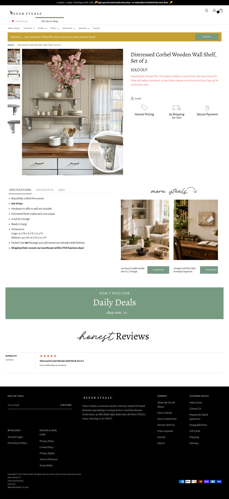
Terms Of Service (48, 459)
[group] (114, 363)
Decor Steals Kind (166, 419)
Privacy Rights (47, 453)
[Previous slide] (125, 231)
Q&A (61, 189)
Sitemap (193, 443)
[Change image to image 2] (14, 74)
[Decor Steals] (26, 13)
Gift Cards (194, 431)
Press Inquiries (165, 431)
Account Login (15, 437)
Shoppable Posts (198, 425)
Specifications (20, 189)
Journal (161, 437)
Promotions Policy (17, 443)
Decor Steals (28, 474)
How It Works (164, 413)
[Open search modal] (206, 10)
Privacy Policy (47, 441)
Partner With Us (166, 425)
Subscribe (66, 405)
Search (161, 443)
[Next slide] (213, 231)
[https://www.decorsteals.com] (114, 303)
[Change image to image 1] (14, 56)
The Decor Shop (49, 21)
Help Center (195, 402)
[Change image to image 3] (14, 91)
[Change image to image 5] (14, 126)
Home (11, 45)
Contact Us (195, 408)
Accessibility (46, 465)
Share (138, 99)
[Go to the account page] (213, 10)
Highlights (44, 189)
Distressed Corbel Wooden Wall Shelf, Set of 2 (62, 361)
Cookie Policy (47, 447)
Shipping (194, 437)
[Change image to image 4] (14, 109)
